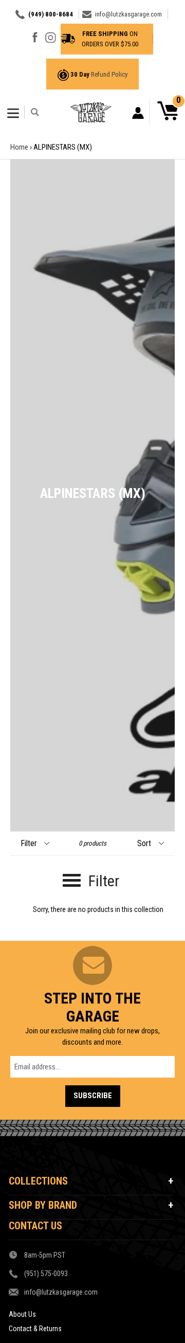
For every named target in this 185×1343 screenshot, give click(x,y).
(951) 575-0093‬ (46, 1273)
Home (19, 147)
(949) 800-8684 (50, 14)
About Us (22, 1314)
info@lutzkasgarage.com (128, 14)
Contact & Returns (35, 1328)
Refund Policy (109, 74)
